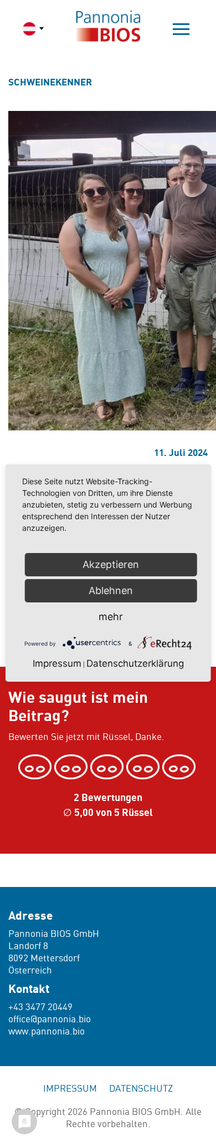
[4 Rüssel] (144, 766)
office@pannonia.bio (49, 1020)
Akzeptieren (111, 564)
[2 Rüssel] (72, 766)
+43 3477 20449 (40, 1007)
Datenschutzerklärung (135, 663)
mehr (111, 616)
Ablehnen (111, 590)
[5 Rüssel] (180, 766)
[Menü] (181, 29)
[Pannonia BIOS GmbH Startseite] (108, 26)
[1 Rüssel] (36, 766)
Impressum (70, 1089)
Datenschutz (141, 1089)
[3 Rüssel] (108, 766)
